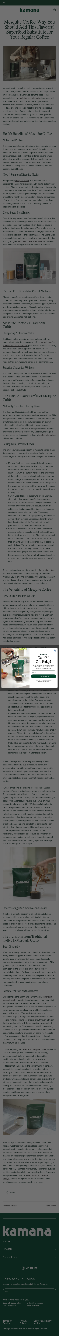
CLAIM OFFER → (43, 676)
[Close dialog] (55, 650)
